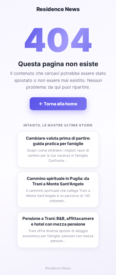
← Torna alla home (58, 103)
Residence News (58, 9)
